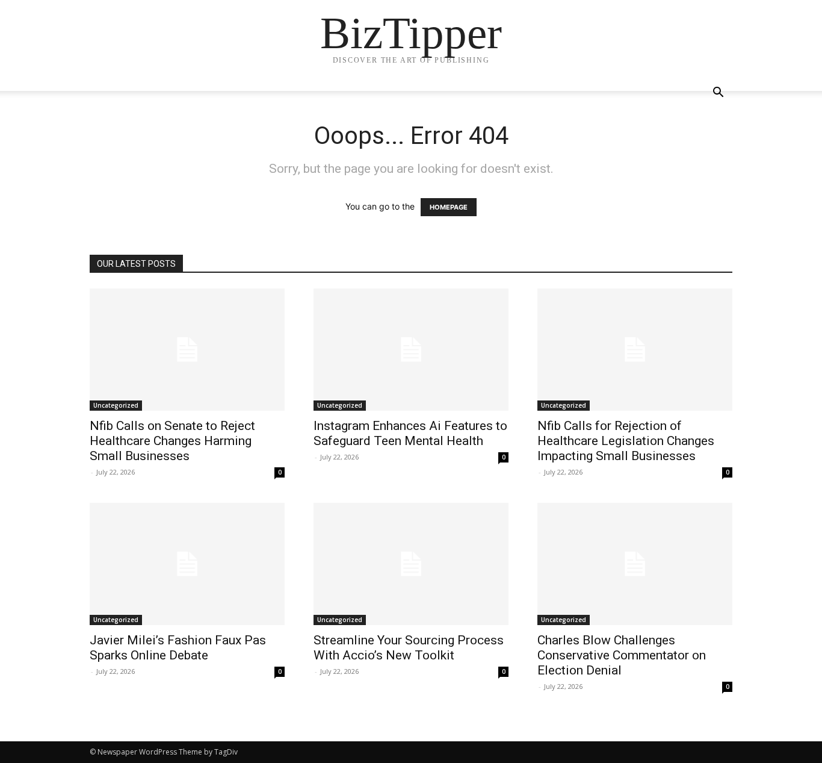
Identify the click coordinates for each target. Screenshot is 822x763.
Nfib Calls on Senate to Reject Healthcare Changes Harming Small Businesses (172, 441)
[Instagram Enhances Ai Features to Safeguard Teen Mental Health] (411, 349)
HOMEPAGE (449, 207)
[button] (717, 93)
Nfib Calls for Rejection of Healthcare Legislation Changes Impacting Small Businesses (625, 441)
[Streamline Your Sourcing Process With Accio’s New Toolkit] (411, 564)
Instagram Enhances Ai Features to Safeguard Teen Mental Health (410, 433)
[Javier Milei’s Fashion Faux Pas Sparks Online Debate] (187, 564)
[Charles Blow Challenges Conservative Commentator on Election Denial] (634, 564)
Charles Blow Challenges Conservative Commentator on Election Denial (621, 655)
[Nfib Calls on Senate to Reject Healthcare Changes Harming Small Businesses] (187, 349)
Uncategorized (115, 405)
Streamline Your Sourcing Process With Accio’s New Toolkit (409, 647)
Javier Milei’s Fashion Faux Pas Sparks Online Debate (178, 647)
